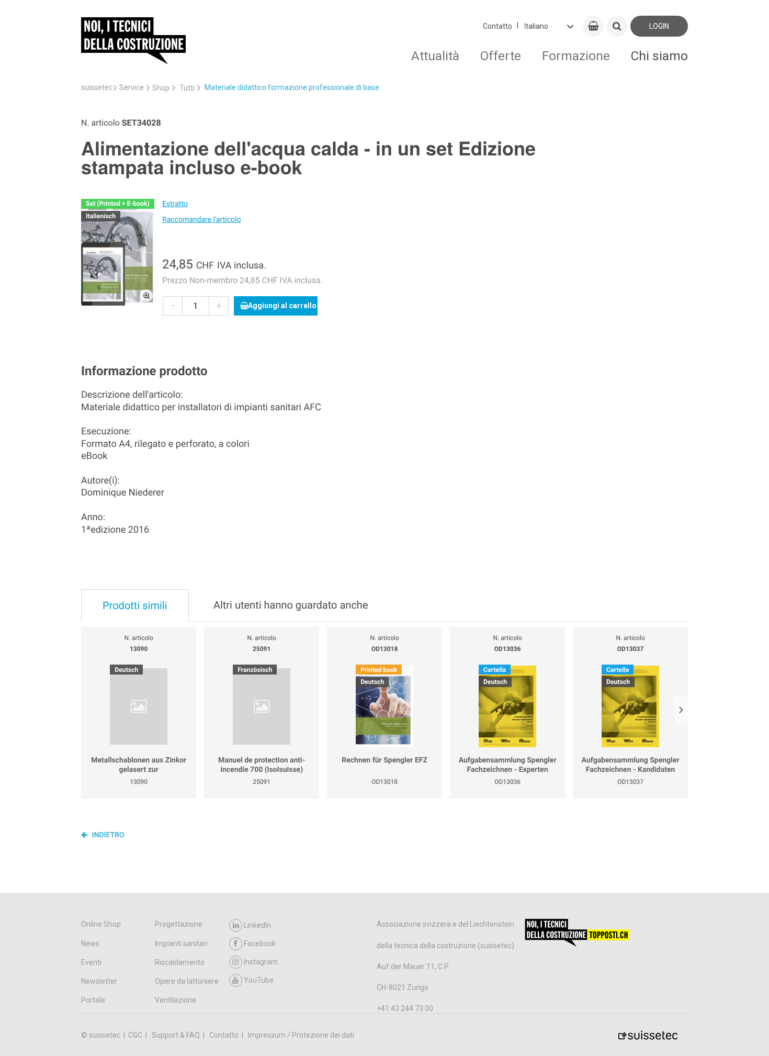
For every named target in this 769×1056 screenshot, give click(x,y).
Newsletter (99, 981)
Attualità (435, 55)
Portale (93, 1000)
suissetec (96, 87)
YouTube (259, 980)
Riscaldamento (180, 962)
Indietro (107, 835)
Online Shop (101, 924)
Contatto (497, 26)
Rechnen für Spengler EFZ (384, 760)
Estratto (175, 204)
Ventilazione (175, 1000)
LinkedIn (257, 925)
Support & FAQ (176, 1035)
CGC (136, 1035)
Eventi (91, 962)
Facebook (260, 943)
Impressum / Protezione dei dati (301, 1035)
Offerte (500, 55)
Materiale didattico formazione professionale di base (292, 87)
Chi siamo (659, 55)
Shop (160, 88)
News (90, 943)
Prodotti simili (135, 605)
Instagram (261, 962)
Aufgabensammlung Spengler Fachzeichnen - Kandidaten (631, 765)
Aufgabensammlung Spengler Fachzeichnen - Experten (508, 765)
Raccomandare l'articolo (201, 220)
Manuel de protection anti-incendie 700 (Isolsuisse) (261, 765)
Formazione (576, 55)
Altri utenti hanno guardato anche (290, 605)
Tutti (187, 88)
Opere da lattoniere (187, 981)
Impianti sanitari (181, 943)
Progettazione (178, 924)
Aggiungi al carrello (282, 305)
